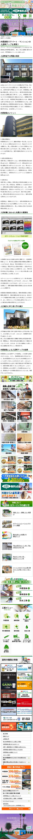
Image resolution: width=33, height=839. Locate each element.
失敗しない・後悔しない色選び (22, 513)
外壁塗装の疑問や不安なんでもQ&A (13, 749)
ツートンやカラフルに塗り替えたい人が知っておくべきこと (22, 569)
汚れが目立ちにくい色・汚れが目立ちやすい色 (22, 546)
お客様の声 (6, 739)
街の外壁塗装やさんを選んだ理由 (12, 741)
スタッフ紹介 (6, 755)
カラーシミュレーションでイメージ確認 (22, 524)
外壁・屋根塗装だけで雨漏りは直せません (14, 747)
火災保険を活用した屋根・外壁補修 (12, 798)
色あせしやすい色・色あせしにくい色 (19, 557)
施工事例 (5, 733)
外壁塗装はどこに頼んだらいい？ (12, 796)
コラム (8, 36)
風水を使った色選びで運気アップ (20, 535)
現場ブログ (6, 736)
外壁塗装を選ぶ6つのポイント (11, 744)
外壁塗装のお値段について (10, 752)
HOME (3, 36)
